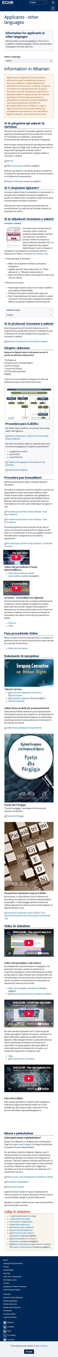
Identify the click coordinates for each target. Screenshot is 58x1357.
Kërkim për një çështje (18, 648)
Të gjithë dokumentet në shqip (23, 1216)
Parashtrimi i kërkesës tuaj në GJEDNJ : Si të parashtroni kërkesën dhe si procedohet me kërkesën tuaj (27, 916)
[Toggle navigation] (53, 8)
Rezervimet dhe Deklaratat (21, 1230)
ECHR (7, 2)
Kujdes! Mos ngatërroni (19, 1224)
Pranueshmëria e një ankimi (23, 1059)
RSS (9, 1331)
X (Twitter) (11, 1335)
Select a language (12, 57)
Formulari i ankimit (12, 223)
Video (10, 626)
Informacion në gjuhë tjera (21, 1222)
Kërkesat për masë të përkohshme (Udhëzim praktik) (30, 1177)
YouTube (10, 1340)
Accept (29, 1352)
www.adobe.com (40, 254)
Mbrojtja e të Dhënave (13, 181)
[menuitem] (29, 1260)
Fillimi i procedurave (15, 166)
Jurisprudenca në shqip (20, 1219)
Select (9, 61)
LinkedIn (10, 1327)
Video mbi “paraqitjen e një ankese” (23, 988)
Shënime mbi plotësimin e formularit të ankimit (27, 341)
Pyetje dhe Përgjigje (15, 816)
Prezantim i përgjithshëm (18, 1182)
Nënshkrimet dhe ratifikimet (22, 1227)
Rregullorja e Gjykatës (20, 698)
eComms (12, 623)
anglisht (16, 1144)
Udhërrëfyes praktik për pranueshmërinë (24, 728)
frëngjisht (27, 1144)
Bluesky (10, 1322)
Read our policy (40, 1346)
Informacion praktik (15, 1187)
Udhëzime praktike (16, 701)
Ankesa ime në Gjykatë (18, 470)
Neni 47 (10, 161)
